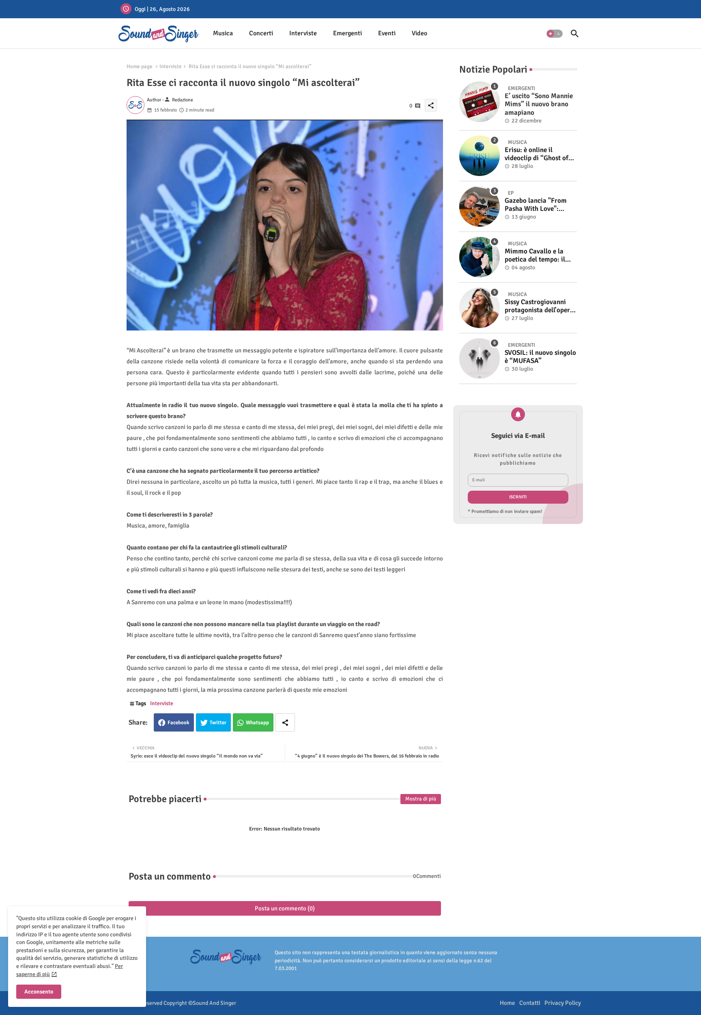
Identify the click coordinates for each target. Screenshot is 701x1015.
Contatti (529, 1002)
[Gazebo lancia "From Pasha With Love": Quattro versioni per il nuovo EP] (479, 206)
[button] (554, 34)
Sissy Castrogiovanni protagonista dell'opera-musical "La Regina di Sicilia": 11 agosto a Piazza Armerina (540, 306)
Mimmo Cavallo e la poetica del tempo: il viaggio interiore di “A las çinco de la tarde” (537, 255)
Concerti (261, 33)
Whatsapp (257, 722)
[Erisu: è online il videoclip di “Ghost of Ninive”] (479, 155)
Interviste (303, 33)
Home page (140, 66)
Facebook (178, 722)
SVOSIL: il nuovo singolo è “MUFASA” (540, 357)
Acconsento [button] (38, 991)
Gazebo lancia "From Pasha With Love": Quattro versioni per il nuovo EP (537, 205)
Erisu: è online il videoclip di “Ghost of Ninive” (536, 154)
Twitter (218, 722)
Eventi (387, 33)
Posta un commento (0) (285, 908)
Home (507, 1002)
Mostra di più (420, 799)
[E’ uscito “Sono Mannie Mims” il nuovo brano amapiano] (479, 102)
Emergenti (347, 33)
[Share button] (285, 722)
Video (419, 33)
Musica (223, 33)
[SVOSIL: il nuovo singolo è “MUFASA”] (479, 358)
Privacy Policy (562, 1002)
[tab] (223, 33)
